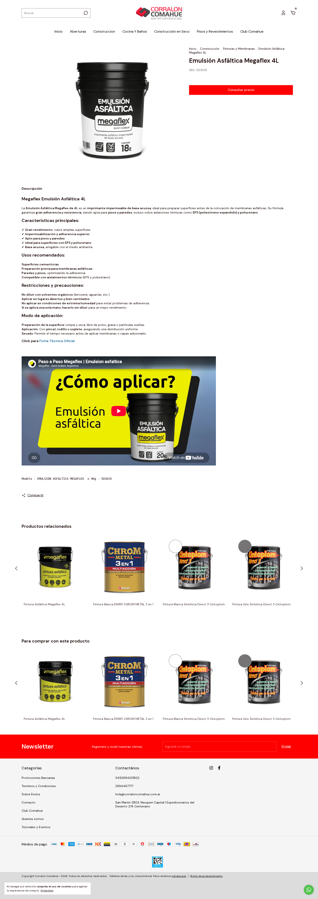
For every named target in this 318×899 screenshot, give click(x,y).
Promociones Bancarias (38, 778)
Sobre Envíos (31, 794)
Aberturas (78, 31)
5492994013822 (127, 778)
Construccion (104, 31)
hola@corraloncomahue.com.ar (137, 794)
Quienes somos (33, 819)
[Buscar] (85, 13)
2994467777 (124, 786)
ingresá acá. (179, 876)
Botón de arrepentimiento (206, 876)
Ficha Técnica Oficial (57, 341)
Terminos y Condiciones (39, 786)
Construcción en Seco (172, 31)
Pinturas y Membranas (239, 49)
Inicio (59, 31)
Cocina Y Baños (134, 31)
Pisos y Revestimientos (215, 31)
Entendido (47, 890)
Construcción (209, 49)
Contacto (28, 802)
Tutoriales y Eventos (36, 827)
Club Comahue (251, 31)
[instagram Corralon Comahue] (211, 768)
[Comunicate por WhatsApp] (309, 890)
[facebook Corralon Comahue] (219, 768)
